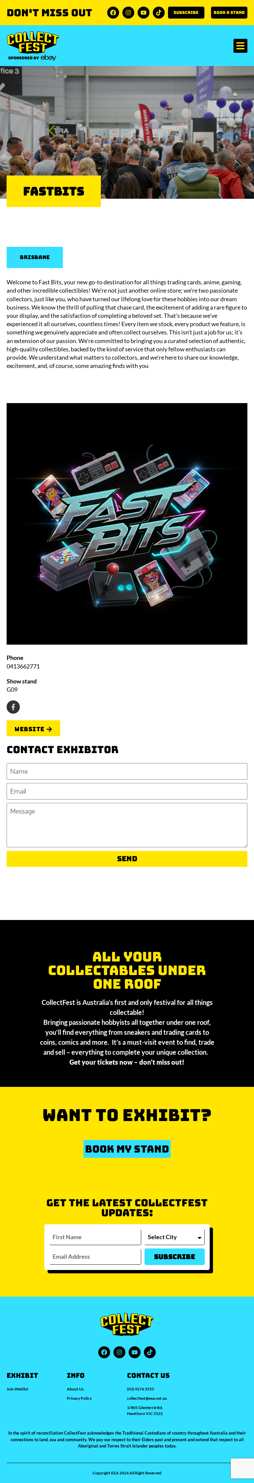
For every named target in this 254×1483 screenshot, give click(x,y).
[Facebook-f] (13, 707)
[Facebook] (113, 13)
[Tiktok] (159, 13)
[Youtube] (143, 13)
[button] (240, 46)
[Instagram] (128, 13)
